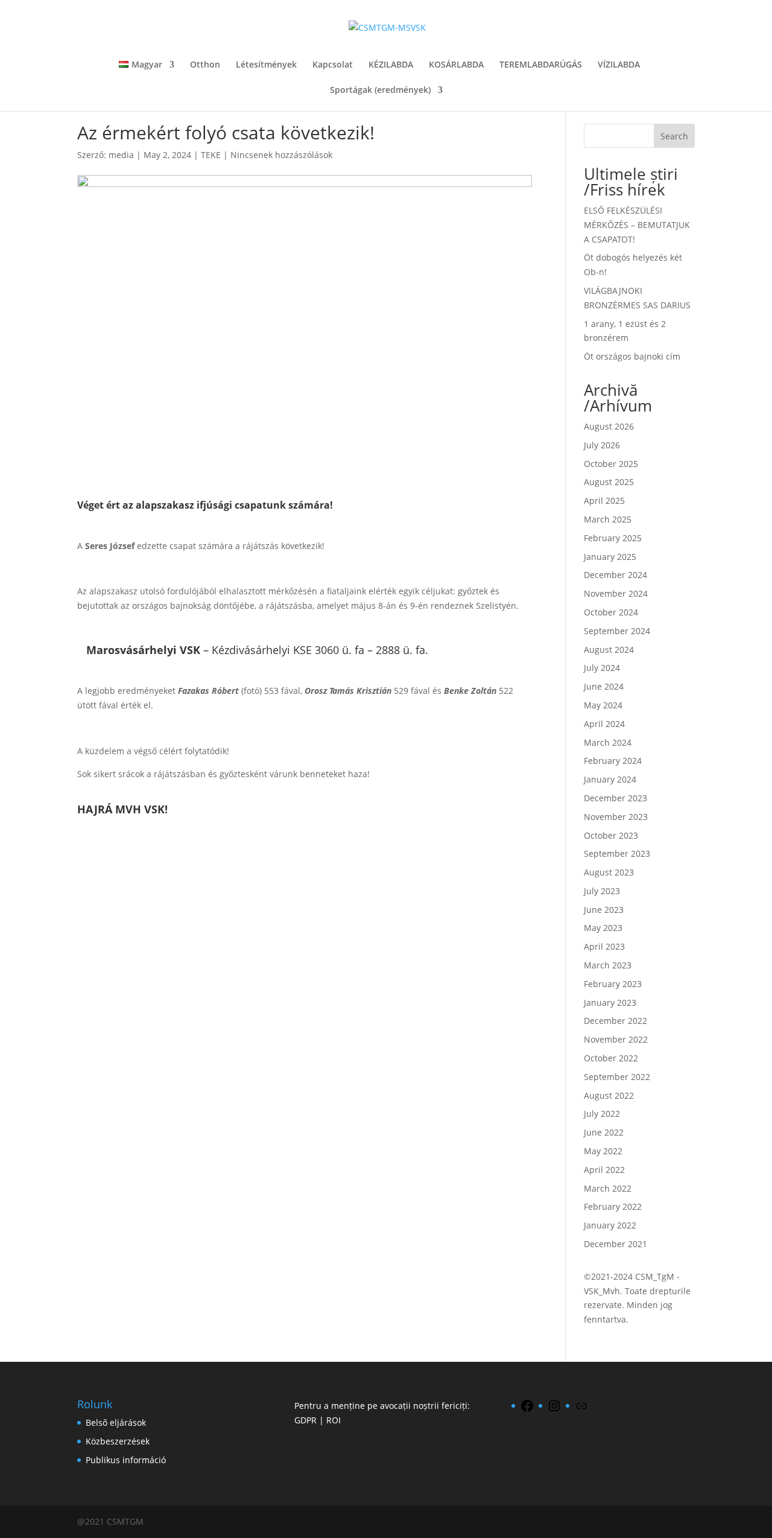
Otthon (205, 65)
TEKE (211, 154)
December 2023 (615, 798)
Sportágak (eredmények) (380, 90)
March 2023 (607, 965)
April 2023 (604, 946)
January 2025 (610, 556)
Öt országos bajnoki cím (632, 356)
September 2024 (617, 631)
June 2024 (604, 686)
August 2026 (609, 426)
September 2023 (617, 853)
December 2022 (615, 1020)
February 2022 (613, 1206)
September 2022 (617, 1076)
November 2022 (616, 1039)
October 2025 (611, 463)
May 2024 (603, 705)
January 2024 (610, 779)
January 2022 (610, 1225)
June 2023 (604, 909)
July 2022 (602, 1113)
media (121, 154)
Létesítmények (266, 65)
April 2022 (604, 1169)
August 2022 (609, 1095)
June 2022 (604, 1132)
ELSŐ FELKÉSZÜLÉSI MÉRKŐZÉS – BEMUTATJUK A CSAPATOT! (637, 225)
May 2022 (603, 1151)
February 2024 (613, 760)
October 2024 (611, 612)
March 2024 (607, 742)
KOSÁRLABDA (456, 65)
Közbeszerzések (118, 1441)
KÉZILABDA (391, 65)
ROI (333, 1420)
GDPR (305, 1420)
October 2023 (611, 835)
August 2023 (609, 872)
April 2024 (604, 723)
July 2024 (602, 667)
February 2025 (613, 538)
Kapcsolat (332, 65)
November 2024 (616, 593)
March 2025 (607, 519)
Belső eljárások (116, 1422)
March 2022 (607, 1188)
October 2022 (611, 1058)
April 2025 (604, 500)
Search (674, 136)
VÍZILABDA (619, 65)
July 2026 (602, 445)
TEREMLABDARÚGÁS (540, 65)
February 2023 (613, 984)
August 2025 (609, 482)
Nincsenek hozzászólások (281, 154)
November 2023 (616, 816)
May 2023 (603, 927)
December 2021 (615, 1244)
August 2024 (609, 649)
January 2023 (610, 1002)
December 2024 (615, 574)
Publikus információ (126, 1460)
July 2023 (602, 891)
